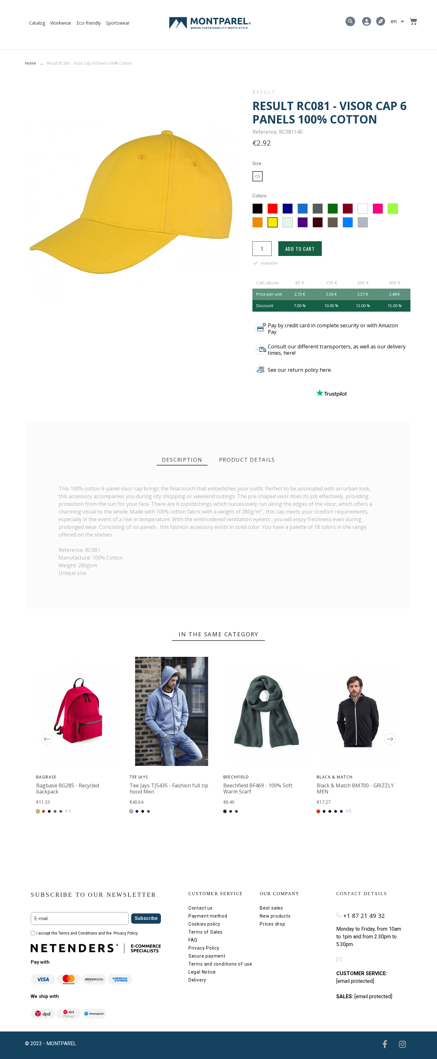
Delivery (197, 980)
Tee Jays (139, 777)
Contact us (200, 908)
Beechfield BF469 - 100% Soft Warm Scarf (257, 788)
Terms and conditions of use (220, 964)
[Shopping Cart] (413, 21)
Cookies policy (204, 924)
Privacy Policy (126, 933)
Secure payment (207, 956)
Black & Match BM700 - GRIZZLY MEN (355, 788)
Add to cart (300, 248)
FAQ (192, 940)
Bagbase (46, 777)
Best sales (271, 908)
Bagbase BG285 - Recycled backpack (67, 788)
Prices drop (272, 924)
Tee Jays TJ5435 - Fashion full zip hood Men (169, 788)
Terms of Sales (205, 932)
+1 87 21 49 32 (364, 916)
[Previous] (47, 739)
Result (264, 92)
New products (275, 916)
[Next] (390, 739)
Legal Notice (202, 972)
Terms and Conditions (77, 933)
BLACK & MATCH (335, 777)
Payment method (207, 916)
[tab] (182, 460)
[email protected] (355, 981)
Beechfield (236, 777)
